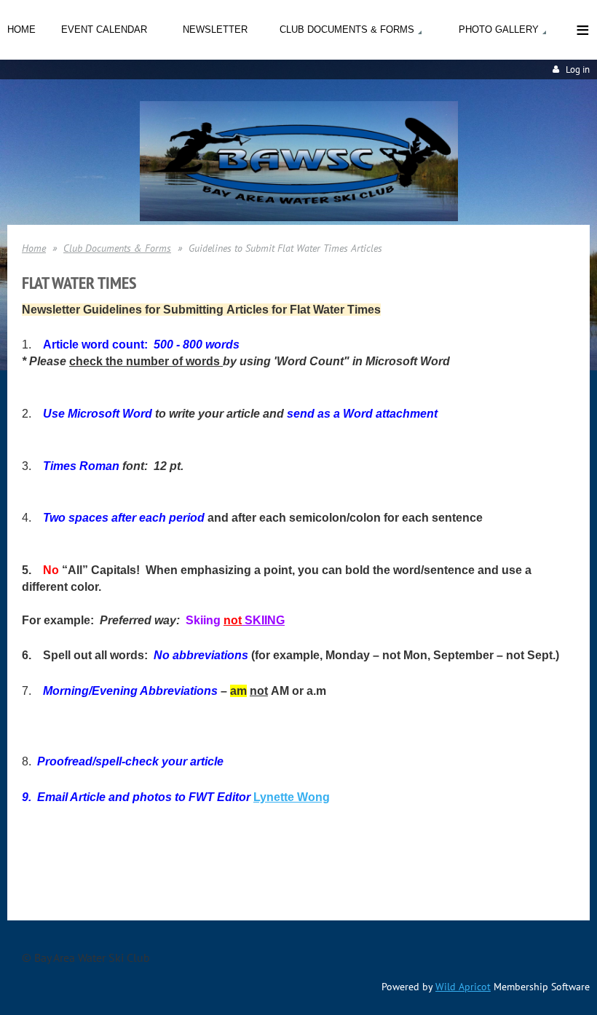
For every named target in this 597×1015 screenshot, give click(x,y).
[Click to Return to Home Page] (299, 217)
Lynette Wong (291, 797)
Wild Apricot (463, 986)
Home (34, 248)
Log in (578, 69)
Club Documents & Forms (117, 248)
